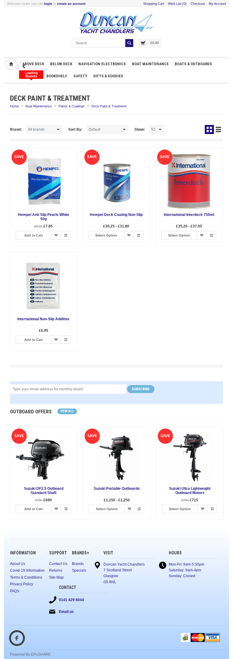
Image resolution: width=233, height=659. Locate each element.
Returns (55, 570)
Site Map (56, 577)
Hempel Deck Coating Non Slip (116, 215)
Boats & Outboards (193, 64)
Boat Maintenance (150, 64)
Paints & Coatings (72, 106)
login (48, 3)
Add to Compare (65, 235)
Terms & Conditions (26, 577)
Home (14, 106)
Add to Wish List (56, 235)
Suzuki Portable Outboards (117, 488)
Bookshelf (56, 76)
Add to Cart (33, 235)
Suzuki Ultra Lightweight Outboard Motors (190, 490)
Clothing (31, 74)
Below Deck (61, 64)
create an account (71, 3)
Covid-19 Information (27, 570)
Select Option (106, 235)
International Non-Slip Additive (43, 319)
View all (67, 411)
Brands (78, 564)
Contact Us (58, 564)
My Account (217, 3)
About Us (17, 564)
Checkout (198, 3)
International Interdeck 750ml (189, 215)
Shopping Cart (153, 3)
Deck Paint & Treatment (109, 106)
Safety (80, 76)
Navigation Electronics (102, 64)
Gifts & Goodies (108, 76)
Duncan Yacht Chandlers (11, 64)
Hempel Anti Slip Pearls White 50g (43, 217)
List (218, 129)
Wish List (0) (177, 3)
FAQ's (14, 591)
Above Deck (33, 64)
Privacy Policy (21, 584)
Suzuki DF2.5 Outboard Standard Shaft (43, 490)
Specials (79, 570)
